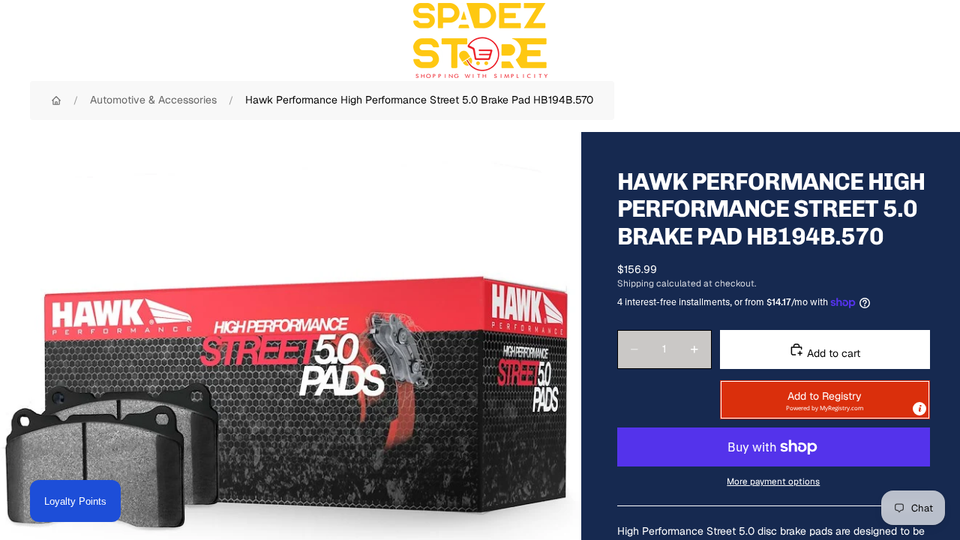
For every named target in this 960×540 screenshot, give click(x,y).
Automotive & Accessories (153, 99)
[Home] (56, 100)
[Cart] (913, 40)
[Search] (849, 40)
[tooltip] (919, 409)
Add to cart (832, 353)
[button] (825, 399)
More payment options (773, 481)
